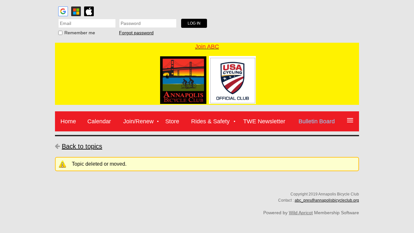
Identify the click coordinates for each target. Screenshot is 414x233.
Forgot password (136, 32)
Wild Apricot (301, 212)
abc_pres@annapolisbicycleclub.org (327, 200)
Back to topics (82, 146)
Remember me (79, 32)
